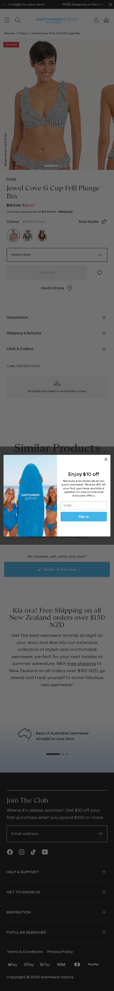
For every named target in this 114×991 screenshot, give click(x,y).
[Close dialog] (106, 459)
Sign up (84, 516)
